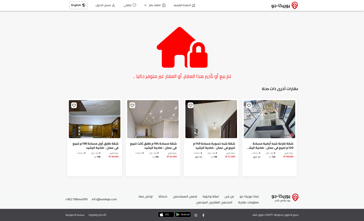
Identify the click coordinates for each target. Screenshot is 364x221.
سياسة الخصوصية (74, 214)
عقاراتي (127, 5)
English (76, 5)
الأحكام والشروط (97, 214)
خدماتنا (162, 196)
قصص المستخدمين (185, 196)
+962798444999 (76, 199)
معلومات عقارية (248, 202)
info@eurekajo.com (104, 199)
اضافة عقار (155, 5)
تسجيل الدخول (103, 5)
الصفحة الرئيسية (182, 5)
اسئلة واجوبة (211, 196)
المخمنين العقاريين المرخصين (214, 202)
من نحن (229, 196)
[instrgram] (196, 215)
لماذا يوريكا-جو (249, 196)
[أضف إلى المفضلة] (249, 105)
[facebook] (203, 215)
